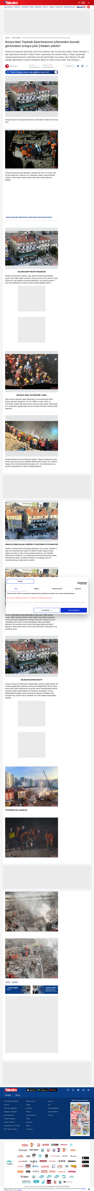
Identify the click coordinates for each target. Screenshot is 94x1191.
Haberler (7, 37)
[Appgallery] (53, 1090)
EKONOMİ (24, 7)
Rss (49, 1105)
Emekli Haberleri (9, 1119)
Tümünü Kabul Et (73, 610)
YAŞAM (51, 7)
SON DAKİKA (8, 7)
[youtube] (78, 1090)
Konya (8, 982)
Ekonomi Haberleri (10, 1108)
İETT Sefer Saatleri (10, 1129)
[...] (87, 66)
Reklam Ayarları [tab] (57, 588)
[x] (73, 1090)
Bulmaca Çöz (30, 1101)
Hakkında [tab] (78, 588)
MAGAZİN (38, 7)
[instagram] (83, 1090)
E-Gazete (29, 1129)
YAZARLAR (59, 7)
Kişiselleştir (45, 610)
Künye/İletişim (53, 1112)
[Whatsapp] (82, 66)
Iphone (50, 1101)
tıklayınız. (19, 1190)
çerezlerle (83, 1188)
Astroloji (29, 1108)
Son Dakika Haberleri (11, 1101)
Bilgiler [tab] (36, 588)
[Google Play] (43, 1090)
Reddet (20, 581)
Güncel (6, 1105)
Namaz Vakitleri (9, 1122)
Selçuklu (14, 982)
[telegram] (78, 66)
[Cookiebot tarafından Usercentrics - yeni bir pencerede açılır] (79, 583)
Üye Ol (17, 1095)
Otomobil (29, 1122)
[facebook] (67, 1090)
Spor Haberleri (9, 1115)
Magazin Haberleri (10, 1112)
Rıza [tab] (16, 588)
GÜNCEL (17, 7)
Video (28, 1119)
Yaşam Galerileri (16, 37)
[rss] (88, 1090)
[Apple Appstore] (31, 1090)
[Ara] (88, 2)
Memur (28, 1112)
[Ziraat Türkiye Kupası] (88, 7)
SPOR (31, 7)
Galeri (28, 1126)
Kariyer (50, 1115)
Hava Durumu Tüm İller (12, 1126)
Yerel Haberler (31, 1115)
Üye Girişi (8, 1095)
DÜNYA (45, 7)
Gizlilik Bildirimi (53, 1108)
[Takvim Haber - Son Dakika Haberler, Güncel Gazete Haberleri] (11, 2)
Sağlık (28, 1105)
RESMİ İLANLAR (69, 7)
